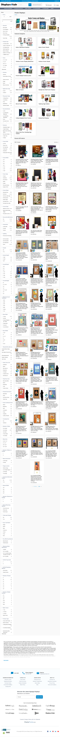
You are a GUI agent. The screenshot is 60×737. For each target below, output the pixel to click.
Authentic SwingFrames (37, 681)
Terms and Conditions (52, 684)
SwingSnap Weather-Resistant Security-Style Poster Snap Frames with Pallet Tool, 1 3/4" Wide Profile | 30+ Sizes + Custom (22, 161)
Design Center (37, 677)
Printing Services (37, 679)
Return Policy (22, 684)
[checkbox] (7, 27)
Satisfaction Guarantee (52, 681)
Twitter (50, 731)
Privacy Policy (52, 683)
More (52, 8)
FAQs (37, 684)
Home (16, 14)
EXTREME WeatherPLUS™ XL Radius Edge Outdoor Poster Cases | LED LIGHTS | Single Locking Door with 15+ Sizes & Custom (52, 379)
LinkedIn (55, 731)
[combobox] (24, 4)
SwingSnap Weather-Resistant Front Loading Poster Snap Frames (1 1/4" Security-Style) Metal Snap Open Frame (37, 161)
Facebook (48, 731)
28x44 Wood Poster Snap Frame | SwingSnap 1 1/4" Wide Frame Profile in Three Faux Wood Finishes (52, 208)
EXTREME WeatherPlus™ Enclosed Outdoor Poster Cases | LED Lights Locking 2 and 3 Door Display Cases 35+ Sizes (37, 453)
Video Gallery (37, 683)
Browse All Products (37, 4)
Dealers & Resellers (22, 683)
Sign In (47, 3)
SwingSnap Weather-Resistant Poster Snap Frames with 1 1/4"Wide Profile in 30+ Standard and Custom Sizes (22, 185)
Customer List (52, 679)
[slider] (2, 19)
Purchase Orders (8, 683)
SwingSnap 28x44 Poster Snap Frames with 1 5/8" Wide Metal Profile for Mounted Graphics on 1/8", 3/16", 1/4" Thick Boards (52, 185)
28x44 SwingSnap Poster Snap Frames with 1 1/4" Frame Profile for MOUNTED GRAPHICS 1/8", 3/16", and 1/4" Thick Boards (37, 209)
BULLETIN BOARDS (8, 8)
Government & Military (8, 684)
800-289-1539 (8, 0)
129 (39, 486)
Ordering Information (8, 677)
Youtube (58, 731)
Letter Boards (36, 8)
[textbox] (4, 17)
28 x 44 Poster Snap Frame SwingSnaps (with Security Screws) (36, 231)
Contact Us (57, 0)
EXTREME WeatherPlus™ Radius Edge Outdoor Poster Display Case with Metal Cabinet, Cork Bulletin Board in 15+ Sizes (22, 354)
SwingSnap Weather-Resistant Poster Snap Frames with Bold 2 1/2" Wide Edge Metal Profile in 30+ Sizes (52, 161)
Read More (6, 660)
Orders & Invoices (22, 681)
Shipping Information (8, 681)
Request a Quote (8, 679)
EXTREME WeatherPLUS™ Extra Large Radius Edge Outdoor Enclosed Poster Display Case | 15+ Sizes (37, 403)
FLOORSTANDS (46, 8)
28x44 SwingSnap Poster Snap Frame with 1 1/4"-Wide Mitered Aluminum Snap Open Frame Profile (52, 232)
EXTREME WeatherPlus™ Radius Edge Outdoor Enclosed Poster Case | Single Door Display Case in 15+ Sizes (52, 428)
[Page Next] (40, 486)
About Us (52, 677)
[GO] (29, 4)
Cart (54, 3)
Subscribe (39, 697)
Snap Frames (28, 8)
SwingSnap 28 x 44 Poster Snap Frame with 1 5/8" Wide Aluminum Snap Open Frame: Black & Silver (22, 232)
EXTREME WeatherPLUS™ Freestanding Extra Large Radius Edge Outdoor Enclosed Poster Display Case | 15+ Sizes (37, 305)
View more (4, 69)
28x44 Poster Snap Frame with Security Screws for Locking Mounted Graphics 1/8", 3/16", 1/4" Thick (36, 185)
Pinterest (53, 731)
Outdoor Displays (18, 8)
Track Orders (22, 679)
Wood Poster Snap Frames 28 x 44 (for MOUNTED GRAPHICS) (22, 207)
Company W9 (8, 686)
